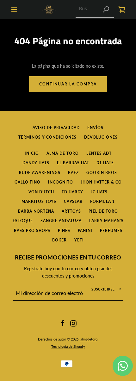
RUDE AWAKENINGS (39, 172)
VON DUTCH (41, 192)
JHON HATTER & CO (101, 182)
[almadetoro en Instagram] (73, 323)
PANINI (85, 230)
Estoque (23, 220)
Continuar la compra (68, 84)
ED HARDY (72, 192)
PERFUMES (111, 230)
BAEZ (73, 172)
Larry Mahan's (106, 220)
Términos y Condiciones (47, 137)
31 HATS (105, 162)
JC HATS (99, 192)
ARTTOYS (71, 211)
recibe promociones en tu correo (68, 257)
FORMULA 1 (102, 201)
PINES (64, 230)
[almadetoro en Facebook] (62, 323)
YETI (79, 240)
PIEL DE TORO (103, 211)
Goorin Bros (101, 172)
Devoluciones (101, 137)
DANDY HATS (35, 162)
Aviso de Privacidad (56, 127)
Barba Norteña (36, 211)
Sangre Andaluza (61, 220)
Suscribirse (103, 289)
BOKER (59, 240)
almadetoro (88, 339)
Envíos (95, 127)
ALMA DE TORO (62, 153)
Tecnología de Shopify (68, 346)
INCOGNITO (60, 182)
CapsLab (73, 201)
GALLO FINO (27, 182)
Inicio (32, 153)
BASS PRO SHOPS (32, 230)
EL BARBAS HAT (73, 162)
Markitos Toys (39, 201)
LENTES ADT (99, 153)
